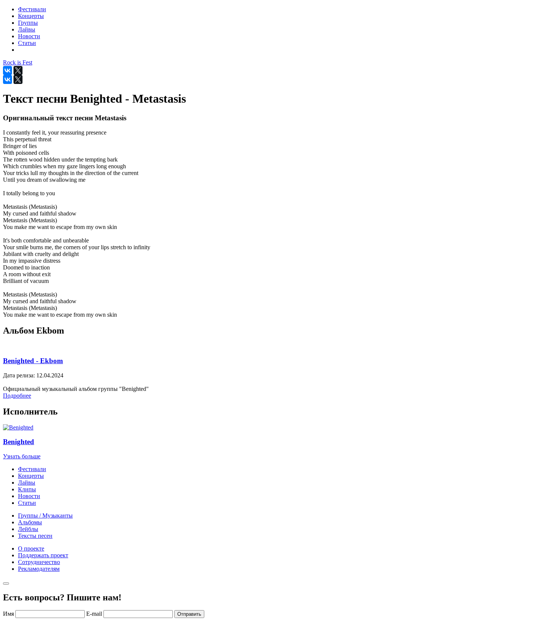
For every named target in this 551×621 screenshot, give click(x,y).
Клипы (27, 489)
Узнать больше (21, 456)
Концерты (31, 476)
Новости (29, 496)
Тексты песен (35, 536)
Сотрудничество (39, 562)
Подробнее (17, 395)
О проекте (31, 548)
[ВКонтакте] (7, 70)
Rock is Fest (17, 62)
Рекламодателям (39, 569)
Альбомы (30, 522)
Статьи (27, 503)
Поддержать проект (43, 555)
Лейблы (28, 529)
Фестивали (32, 469)
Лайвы (26, 482)
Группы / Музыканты (45, 515)
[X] (17, 70)
